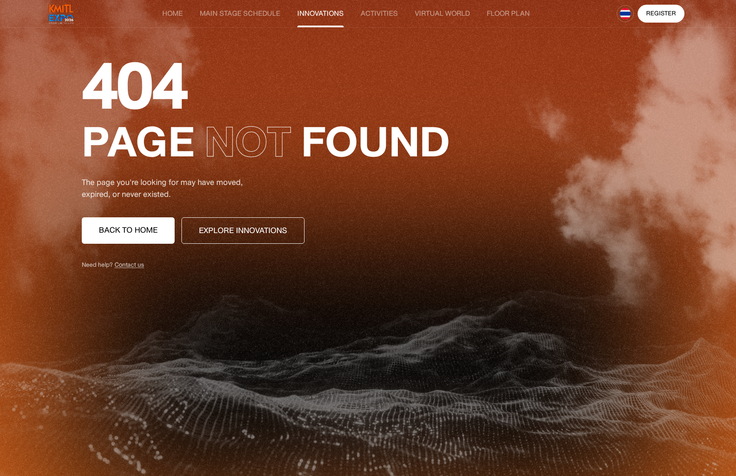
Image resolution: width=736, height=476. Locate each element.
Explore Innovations (243, 230)
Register (661, 13)
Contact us (129, 265)
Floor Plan (508, 14)
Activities (379, 14)
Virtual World (442, 14)
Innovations (320, 14)
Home (172, 14)
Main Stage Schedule (240, 14)
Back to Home (128, 230)
